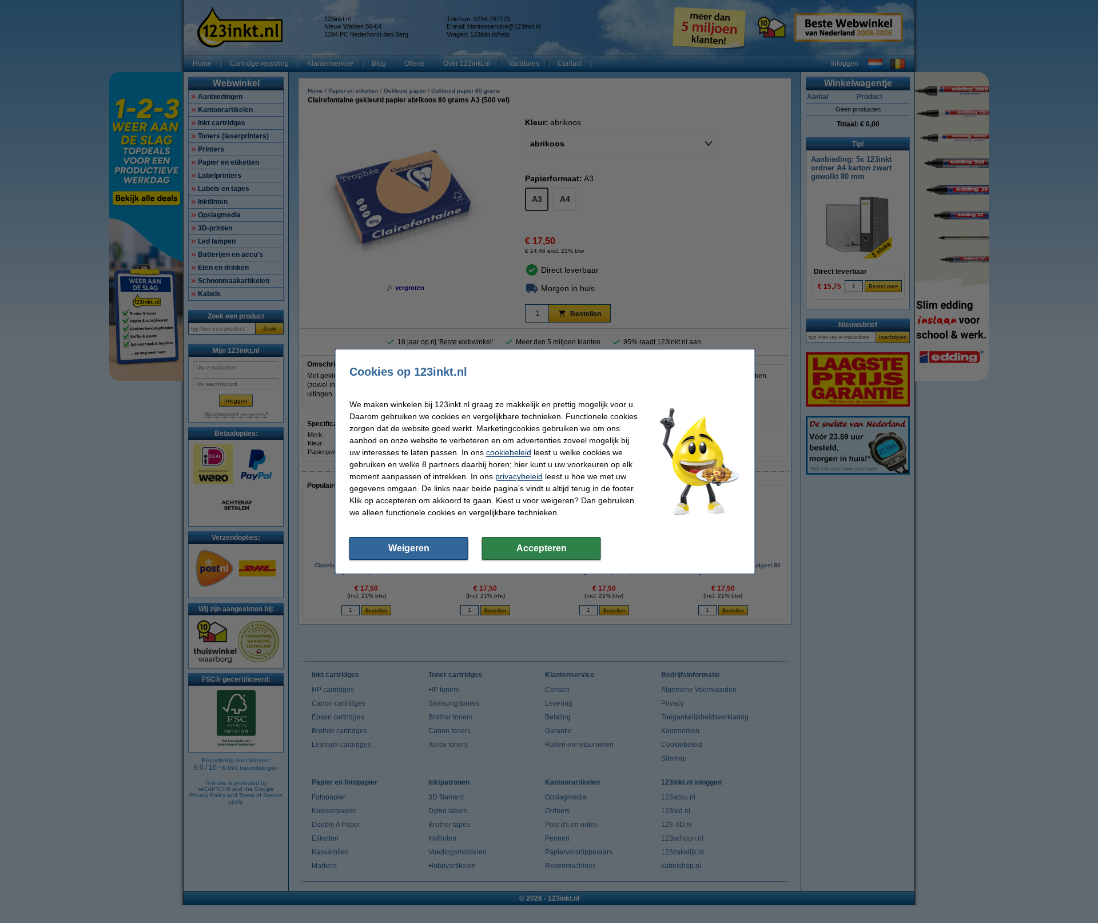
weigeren (408, 548)
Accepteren (541, 548)
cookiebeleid (508, 452)
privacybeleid (519, 476)
